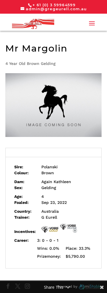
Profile (53, 152)
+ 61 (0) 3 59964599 (54, 5)
